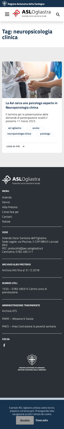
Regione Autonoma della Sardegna (26, 4)
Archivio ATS (9, 311)
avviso (36, 128)
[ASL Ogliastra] (4, 4)
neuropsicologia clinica (19, 133)
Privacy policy (42, 420)
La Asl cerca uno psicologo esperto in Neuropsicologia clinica (31, 105)
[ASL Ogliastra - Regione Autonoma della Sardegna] (21, 179)
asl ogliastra (14, 128)
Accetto (25, 420)
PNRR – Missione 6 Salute (17, 319)
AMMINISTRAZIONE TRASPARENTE (21, 305)
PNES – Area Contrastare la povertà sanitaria (29, 326)
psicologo (45, 133)
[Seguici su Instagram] (11, 345)
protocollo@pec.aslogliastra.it (25, 248)
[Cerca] (58, 14)
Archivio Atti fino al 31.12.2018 (20, 270)
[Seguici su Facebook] (4, 345)
